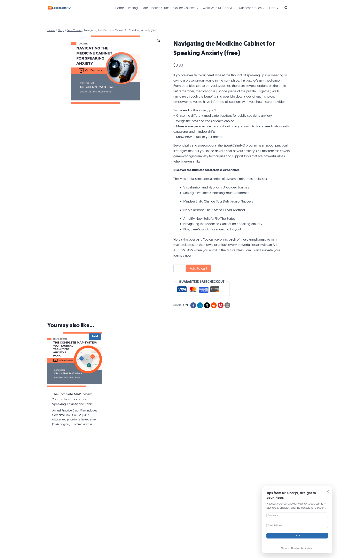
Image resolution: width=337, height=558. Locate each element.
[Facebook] (193, 305)
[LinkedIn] (200, 305)
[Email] (227, 305)
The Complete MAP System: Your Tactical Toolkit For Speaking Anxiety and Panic (72, 399)
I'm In (297, 535)
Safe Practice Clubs (155, 8)
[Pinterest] (220, 305)
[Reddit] (214, 305)
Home (119, 8)
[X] (207, 305)
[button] (158, 40)
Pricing (133, 8)
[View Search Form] (286, 7)
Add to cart (198, 268)
